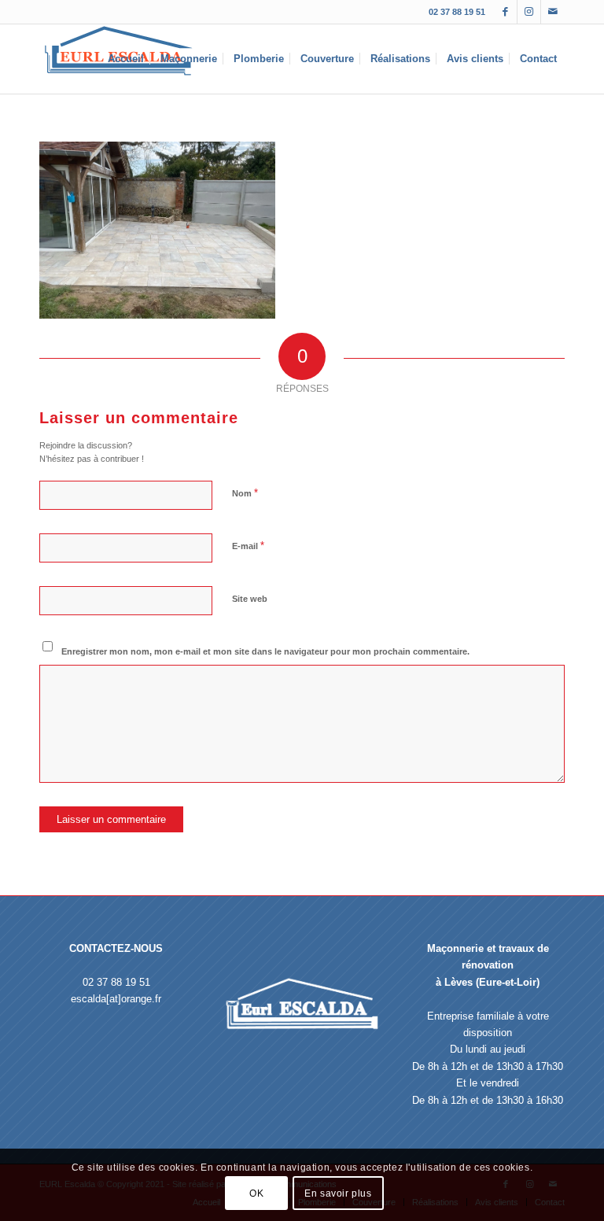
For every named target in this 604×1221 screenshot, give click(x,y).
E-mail (248, 545)
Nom (245, 493)
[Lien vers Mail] (553, 12)
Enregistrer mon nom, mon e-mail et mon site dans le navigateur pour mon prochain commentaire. (265, 651)
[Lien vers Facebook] (505, 12)
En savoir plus (337, 1193)
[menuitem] (126, 59)
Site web (249, 598)
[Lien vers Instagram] (528, 12)
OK (256, 1193)
